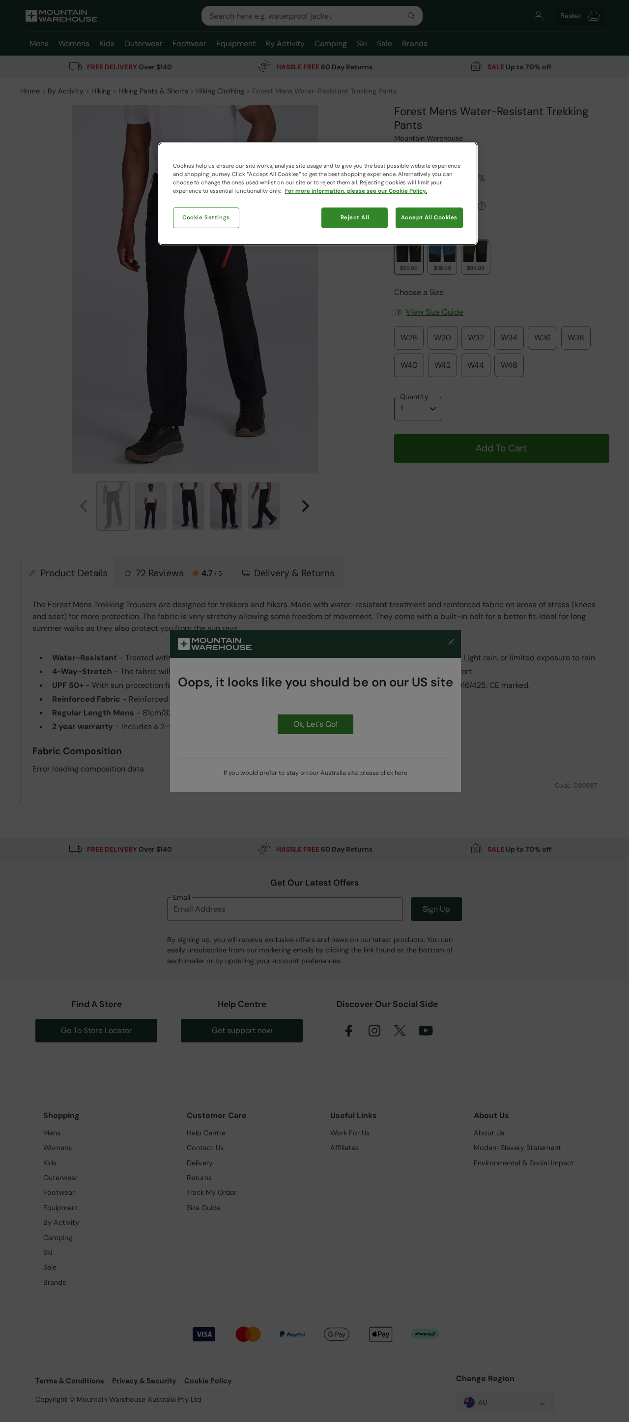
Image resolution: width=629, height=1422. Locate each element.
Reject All (355, 217)
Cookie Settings (206, 217)
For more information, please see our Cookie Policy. (356, 191)
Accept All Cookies (429, 217)
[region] (318, 193)
